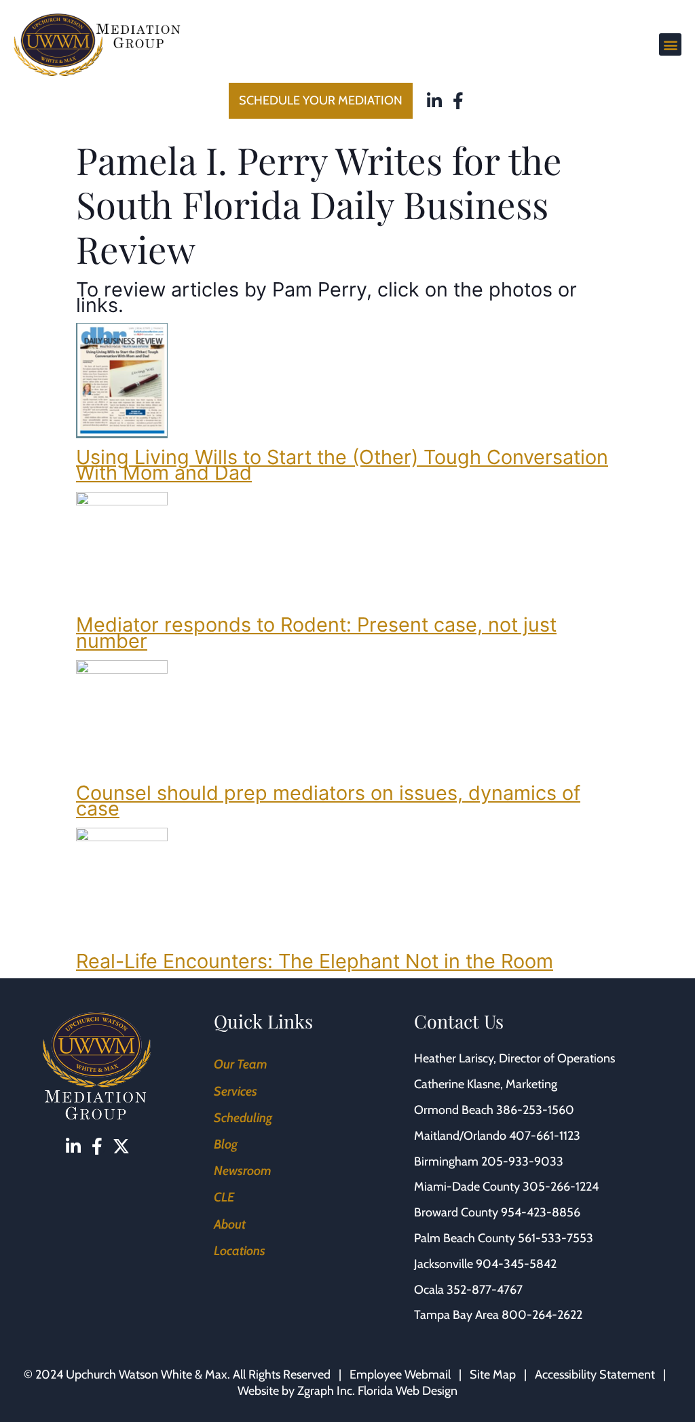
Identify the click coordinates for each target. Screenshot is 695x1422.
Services (235, 1091)
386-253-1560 (535, 1109)
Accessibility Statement (595, 1374)
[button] (670, 44)
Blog (226, 1144)
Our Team (240, 1064)
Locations (239, 1250)
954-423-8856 (540, 1212)
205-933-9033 (522, 1161)
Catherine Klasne (457, 1084)
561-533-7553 (555, 1238)
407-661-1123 (544, 1135)
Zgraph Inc (324, 1390)
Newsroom (242, 1170)
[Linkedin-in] (434, 100)
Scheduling (243, 1118)
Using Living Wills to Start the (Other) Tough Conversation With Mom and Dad (342, 464)
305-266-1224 (561, 1186)
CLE (224, 1197)
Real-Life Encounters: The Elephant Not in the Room (314, 961)
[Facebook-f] (458, 100)
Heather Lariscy (453, 1058)
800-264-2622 (542, 1314)
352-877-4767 (485, 1289)
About (230, 1224)
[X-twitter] (121, 1146)
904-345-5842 (516, 1263)
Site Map (493, 1374)
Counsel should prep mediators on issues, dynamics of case (328, 800)
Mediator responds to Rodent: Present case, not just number (316, 632)
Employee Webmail (400, 1374)
